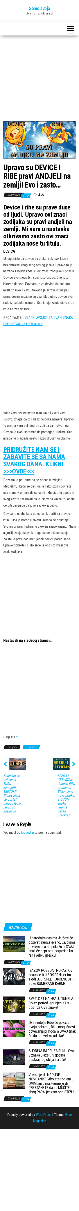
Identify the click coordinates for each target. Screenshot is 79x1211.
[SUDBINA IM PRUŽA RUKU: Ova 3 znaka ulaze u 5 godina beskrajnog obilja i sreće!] (14, 1057)
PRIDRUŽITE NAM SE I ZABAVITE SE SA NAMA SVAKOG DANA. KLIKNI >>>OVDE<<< (34, 460)
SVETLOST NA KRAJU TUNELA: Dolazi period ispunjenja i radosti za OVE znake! (51, 1003)
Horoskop (31, 747)
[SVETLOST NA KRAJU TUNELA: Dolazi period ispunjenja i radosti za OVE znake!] (14, 1004)
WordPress (43, 1115)
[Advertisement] (39, 80)
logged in (27, 832)
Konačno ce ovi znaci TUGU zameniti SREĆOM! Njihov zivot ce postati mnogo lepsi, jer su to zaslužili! (12, 793)
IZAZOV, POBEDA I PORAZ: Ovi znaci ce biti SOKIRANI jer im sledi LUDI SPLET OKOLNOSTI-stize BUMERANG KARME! (51, 977)
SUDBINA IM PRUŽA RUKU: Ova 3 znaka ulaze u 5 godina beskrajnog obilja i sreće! (51, 1055)
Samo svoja (39, 8)
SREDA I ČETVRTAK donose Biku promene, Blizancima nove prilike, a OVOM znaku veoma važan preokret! (66, 795)
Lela (41, 194)
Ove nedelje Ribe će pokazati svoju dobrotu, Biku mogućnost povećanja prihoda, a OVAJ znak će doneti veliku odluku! (52, 1029)
